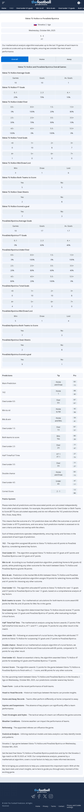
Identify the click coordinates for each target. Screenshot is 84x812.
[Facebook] (39, 796)
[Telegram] (33, 796)
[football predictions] (4, 3)
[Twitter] (45, 796)
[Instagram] (51, 796)
